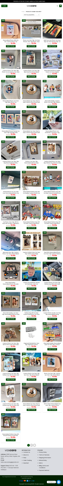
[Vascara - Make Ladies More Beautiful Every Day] (31, 6)
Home (23, 11)
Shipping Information (45, 457)
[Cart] (60, 6)
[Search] (57, 5)
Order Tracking (27, 460)
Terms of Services (44, 455)
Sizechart (26, 463)
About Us (26, 455)
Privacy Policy (43, 452)
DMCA (40, 463)
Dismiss (47, 1)
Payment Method (44, 470)
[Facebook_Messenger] (59, 482)
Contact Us (26, 452)
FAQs (24, 457)
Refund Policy (43, 460)
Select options (11, 46)
